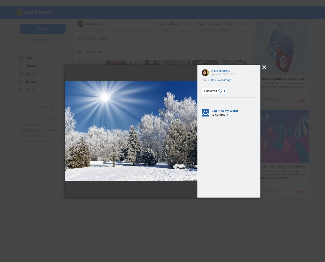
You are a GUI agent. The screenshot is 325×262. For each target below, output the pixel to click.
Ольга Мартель (220, 70)
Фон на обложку (221, 80)
